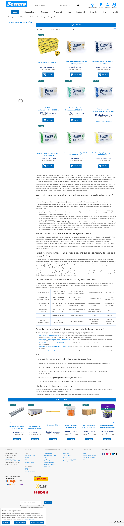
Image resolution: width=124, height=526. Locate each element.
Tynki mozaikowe (49, 462)
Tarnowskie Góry (29, 462)
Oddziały (93, 12)
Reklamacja (66, 457)
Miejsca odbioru (29, 12)
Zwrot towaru (67, 455)
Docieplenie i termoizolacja (32, 17)
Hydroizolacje (48, 453)
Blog (69, 12)
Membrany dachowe (50, 455)
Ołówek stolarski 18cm (52, 425)
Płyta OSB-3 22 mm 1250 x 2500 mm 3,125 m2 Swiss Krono (89, 427)
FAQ (84, 459)
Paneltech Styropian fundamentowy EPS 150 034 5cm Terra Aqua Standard (103, 111)
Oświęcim (27, 470)
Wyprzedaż (58, 12)
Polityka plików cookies (89, 455)
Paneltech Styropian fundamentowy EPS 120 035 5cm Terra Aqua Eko (75, 110)
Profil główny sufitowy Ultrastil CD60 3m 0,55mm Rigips (16, 428)
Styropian (44, 17)
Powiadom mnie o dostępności (103, 121)
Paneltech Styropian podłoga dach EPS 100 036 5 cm (54, 346)
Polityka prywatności (89, 457)
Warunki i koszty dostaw (70, 459)
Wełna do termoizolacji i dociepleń (51, 465)
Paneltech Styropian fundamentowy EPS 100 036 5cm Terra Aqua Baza (48, 110)
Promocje (44, 12)
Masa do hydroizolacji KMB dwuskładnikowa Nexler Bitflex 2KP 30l (107, 427)
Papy (45, 459)
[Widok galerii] (115, 28)
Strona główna (12, 17)
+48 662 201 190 (15, 461)
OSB (45, 457)
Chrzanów (28, 468)
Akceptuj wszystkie (37, 522)
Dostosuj (6, 522)
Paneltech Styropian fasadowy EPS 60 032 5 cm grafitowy (55, 339)
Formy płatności (68, 461)
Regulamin (66, 453)
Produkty (15, 12)
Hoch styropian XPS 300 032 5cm (48, 62)
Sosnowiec (28, 461)
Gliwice (27, 457)
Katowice (27, 459)
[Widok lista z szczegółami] (113, 28)
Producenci (80, 12)
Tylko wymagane (20, 522)
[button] (113, 423)
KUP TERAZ (50, 74)
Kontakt (115, 12)
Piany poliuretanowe (50, 461)
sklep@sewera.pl (10, 459)
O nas (104, 12)
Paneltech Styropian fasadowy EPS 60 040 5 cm (52, 342)
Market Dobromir (30, 471)
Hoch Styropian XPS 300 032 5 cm (49, 335)
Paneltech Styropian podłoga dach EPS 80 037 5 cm (53, 350)
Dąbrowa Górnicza (30, 455)
